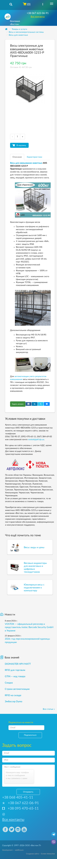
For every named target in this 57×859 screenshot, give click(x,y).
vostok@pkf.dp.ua (36, 440)
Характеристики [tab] (34, 157)
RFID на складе (13, 695)
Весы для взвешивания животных (26, 163)
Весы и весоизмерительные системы (26, 32)
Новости (10, 614)
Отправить (28, 792)
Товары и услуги (19, 29)
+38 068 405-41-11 (17, 797)
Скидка (9, 683)
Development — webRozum (13, 850)
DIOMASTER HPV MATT (18, 664)
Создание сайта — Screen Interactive (40, 854)
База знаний (12, 657)
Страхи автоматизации (17, 689)
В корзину (21, 145)
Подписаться (30, 735)
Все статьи (48, 709)
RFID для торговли (15, 670)
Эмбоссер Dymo (13, 701)
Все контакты (38, 17)
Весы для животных (18, 35)
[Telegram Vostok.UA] (53, 834)
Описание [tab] (17, 157)
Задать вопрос (18, 404)
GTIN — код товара (15, 676)
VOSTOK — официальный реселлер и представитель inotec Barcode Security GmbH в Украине (29, 627)
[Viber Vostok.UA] (53, 841)
